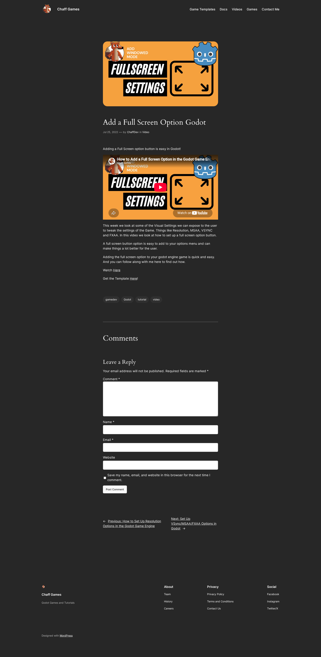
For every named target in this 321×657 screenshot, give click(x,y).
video (156, 299)
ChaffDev (133, 132)
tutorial (142, 299)
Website (109, 457)
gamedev (111, 299)
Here (116, 270)
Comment (111, 379)
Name (108, 422)
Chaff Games (68, 9)
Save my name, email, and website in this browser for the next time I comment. (158, 477)
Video (145, 132)
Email (108, 440)
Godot (127, 299)
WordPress (66, 635)
